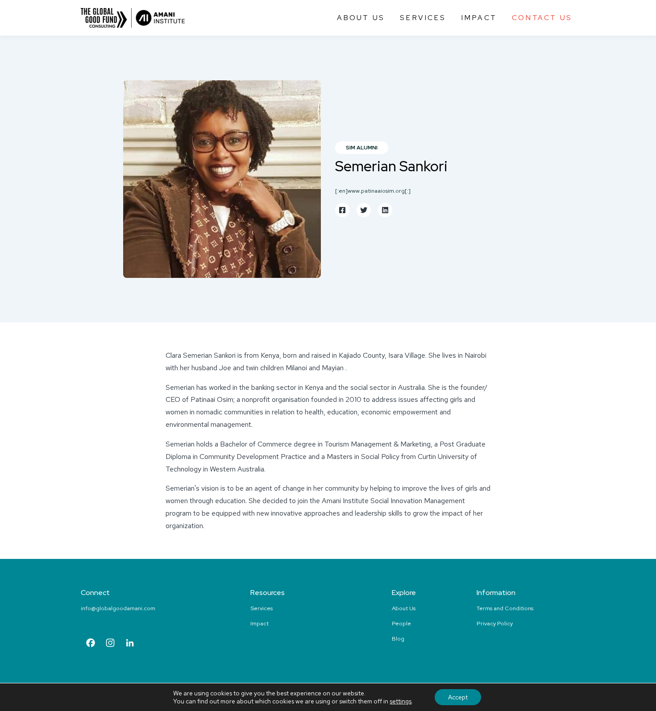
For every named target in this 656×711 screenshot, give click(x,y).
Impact (479, 17)
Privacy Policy (495, 623)
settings (400, 701)
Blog (398, 638)
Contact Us (542, 17)
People (401, 623)
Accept (458, 697)
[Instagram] (110, 644)
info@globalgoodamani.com (118, 608)
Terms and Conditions (505, 608)
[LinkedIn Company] (130, 644)
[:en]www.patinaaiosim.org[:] (373, 190)
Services (423, 17)
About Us (361, 17)
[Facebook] (90, 644)
